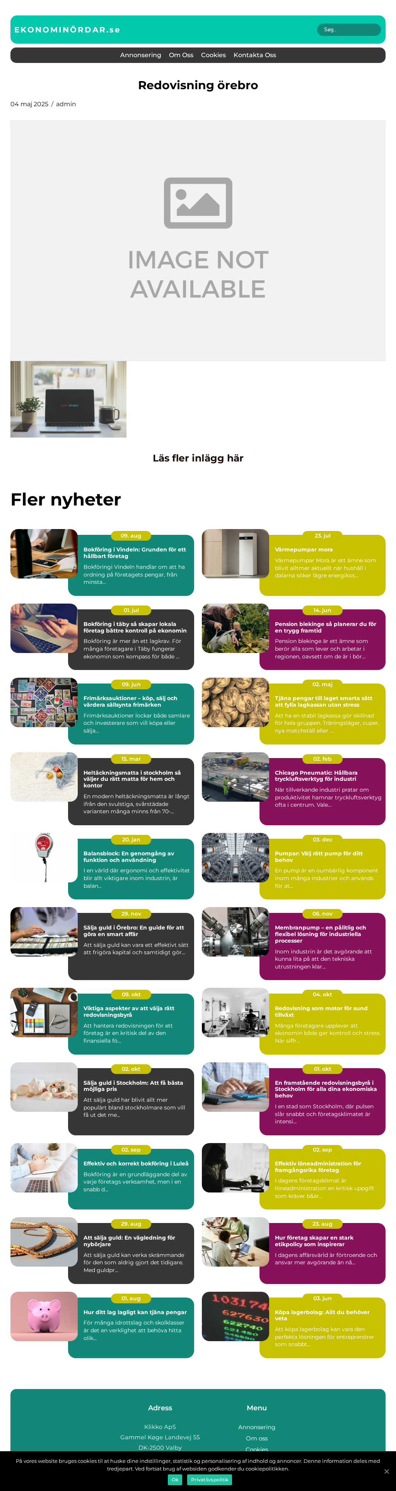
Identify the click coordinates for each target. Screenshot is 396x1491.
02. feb (322, 758)
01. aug (131, 1298)
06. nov (322, 913)
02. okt (131, 1068)
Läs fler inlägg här (198, 458)
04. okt (322, 994)
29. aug (131, 1223)
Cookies (213, 55)
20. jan (131, 839)
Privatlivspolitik (209, 1480)
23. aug (322, 1223)
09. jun (131, 684)
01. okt (322, 1068)
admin (66, 104)
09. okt (131, 994)
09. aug (131, 535)
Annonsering (140, 55)
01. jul (131, 610)
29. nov (131, 913)
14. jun (322, 610)
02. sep (131, 1149)
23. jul (323, 535)
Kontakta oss (255, 55)
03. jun (322, 1298)
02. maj (322, 684)
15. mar (131, 758)
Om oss (181, 55)
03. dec (323, 839)
